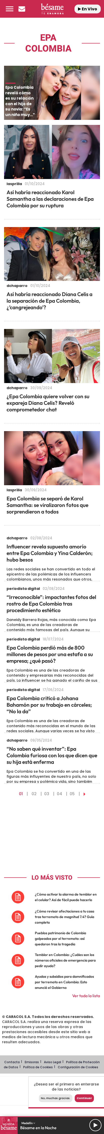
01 (21, 794)
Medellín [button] (27, 1123)
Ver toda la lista (86, 995)
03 (46, 794)
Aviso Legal (52, 1062)
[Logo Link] (52, 8)
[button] (10, 9)
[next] (84, 794)
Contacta (12, 1062)
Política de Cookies (38, 1067)
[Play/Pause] (95, 1125)
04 (59, 794)
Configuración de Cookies (78, 1067)
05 (72, 794)
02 (34, 794)
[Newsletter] (22, 9)
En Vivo (89, 9)
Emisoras (32, 1062)
